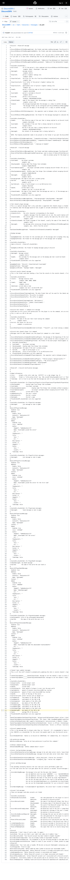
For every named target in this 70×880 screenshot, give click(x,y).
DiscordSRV (9, 9)
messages (34, 25)
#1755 (30, 33)
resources (25, 25)
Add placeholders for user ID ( (20, 33)
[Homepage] (35, 2)
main (18, 25)
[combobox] (57, 21)
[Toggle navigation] (3, 2)
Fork (52, 8)
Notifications (41, 8)
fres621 (7, 33)
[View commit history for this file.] (66, 32)
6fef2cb (55, 32)
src (14, 25)
